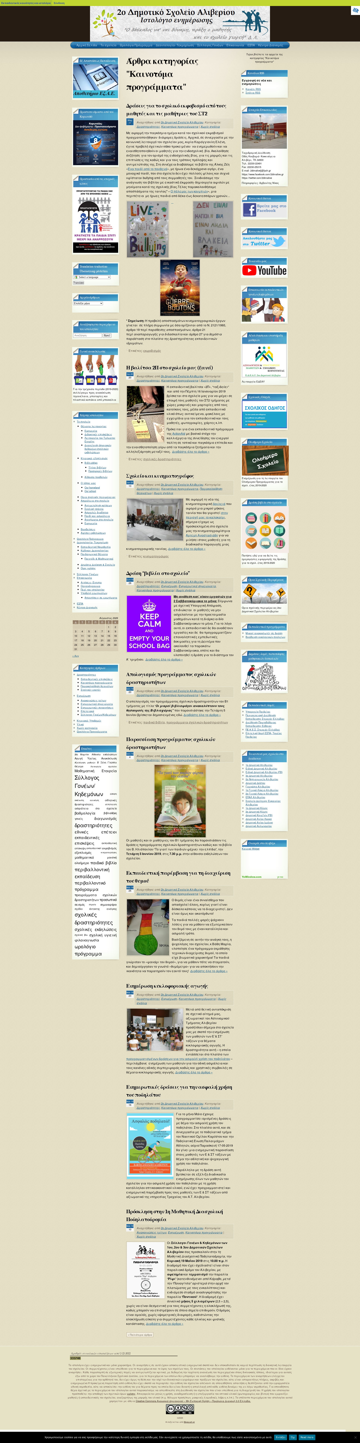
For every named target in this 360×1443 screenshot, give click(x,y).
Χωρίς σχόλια (210, 126)
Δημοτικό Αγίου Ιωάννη (259, 822)
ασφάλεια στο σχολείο (96, 808)
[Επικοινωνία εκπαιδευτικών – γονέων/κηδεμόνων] (264, 320)
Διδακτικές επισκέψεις (98, 434)
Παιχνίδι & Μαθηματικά (99, 558)
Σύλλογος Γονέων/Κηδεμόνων (98, 714)
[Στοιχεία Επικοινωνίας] (264, 147)
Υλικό (80, 724)
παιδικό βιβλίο (154, 722)
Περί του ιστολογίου (92, 589)
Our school (90, 491)
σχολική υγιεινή (103, 934)
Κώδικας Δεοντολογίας (95, 550)
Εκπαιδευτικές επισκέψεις (97, 679)
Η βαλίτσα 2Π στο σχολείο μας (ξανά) (169, 368)
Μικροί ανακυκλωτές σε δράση (264, 633)
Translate (79, 282)
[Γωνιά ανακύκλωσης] (95, 384)
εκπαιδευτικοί (93, 848)
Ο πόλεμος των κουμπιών (189, 191)
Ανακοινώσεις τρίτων (151, 1232)
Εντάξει (280, 1437)
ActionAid (178, 433)
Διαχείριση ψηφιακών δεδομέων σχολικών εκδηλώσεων (98, 448)
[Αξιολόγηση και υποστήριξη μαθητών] (264, 376)
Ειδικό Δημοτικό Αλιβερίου (261, 768)
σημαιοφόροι (108, 904)
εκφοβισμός (152, 350)
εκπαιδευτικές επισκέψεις (87, 840)
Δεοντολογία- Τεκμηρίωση (92, 542)
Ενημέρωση (169, 586)
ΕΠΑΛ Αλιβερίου (255, 797)
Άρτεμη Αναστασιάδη (202, 535)
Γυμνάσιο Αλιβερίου (258, 786)
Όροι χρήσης (88, 568)
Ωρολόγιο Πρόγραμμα (90, 539)
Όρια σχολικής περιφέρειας (98, 497)
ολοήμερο (82, 862)
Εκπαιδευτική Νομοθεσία (96, 547)
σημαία (92, 904)
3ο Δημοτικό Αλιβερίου (259, 775)
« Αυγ (75, 656)
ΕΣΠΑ (80, 603)
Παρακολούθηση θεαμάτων (97, 686)
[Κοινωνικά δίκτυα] (264, 216)
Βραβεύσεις (88, 529)
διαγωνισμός (105, 818)
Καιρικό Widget (251, 848)
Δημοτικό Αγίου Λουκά (259, 819)
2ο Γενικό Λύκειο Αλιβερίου (262, 793)
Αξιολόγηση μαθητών (85, 762)
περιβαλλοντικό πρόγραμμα (90, 886)
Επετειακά (87, 711)
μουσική (112, 857)
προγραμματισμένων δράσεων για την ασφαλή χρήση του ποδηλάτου (178, 1059)
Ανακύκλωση (109, 758)
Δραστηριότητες (148, 126)
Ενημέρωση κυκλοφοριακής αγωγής (167, 986)
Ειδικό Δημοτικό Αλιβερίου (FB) (264, 772)
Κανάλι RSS (253, 89)
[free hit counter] (75, 1359)
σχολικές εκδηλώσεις (96, 929)
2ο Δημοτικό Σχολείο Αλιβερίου (182, 122)
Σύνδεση (59, 2)
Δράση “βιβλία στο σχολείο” (158, 573)
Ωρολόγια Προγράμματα (92, 731)
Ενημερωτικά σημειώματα (197, 586)
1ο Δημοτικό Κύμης (257, 808)
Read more (307, 1437)
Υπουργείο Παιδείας (258, 711)
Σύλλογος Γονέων (87, 574)
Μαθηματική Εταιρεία (96, 770)
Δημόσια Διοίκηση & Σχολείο (98, 564)
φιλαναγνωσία (87, 939)
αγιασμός (94, 800)
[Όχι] (355, 1437)
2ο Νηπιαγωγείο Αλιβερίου (262, 779)
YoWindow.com (251, 876)
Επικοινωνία (84, 577)
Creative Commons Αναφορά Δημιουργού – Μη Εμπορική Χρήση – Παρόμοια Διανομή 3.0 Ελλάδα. (193, 1401)
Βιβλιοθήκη (91, 463)
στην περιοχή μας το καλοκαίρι (207, 515)
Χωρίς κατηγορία (87, 728)
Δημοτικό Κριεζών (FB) (259, 815)
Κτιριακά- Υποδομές (89, 720)
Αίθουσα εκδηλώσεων (104, 754)
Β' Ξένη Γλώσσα (107, 762)
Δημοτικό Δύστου (255, 783)
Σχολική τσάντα (94, 509)
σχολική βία (81, 934)
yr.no (280, 876)
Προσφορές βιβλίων (100, 471)
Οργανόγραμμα (90, 586)
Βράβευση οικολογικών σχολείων (265, 637)
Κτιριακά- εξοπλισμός (94, 458)
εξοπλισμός (83, 852)
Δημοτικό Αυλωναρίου (259, 826)
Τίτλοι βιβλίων (97, 467)
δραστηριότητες (93, 825)
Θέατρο (79, 766)
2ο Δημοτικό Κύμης (257, 811)
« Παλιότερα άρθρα (140, 1334)
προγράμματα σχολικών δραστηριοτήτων (197, 722)
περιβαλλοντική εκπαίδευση (92, 872)
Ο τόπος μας (88, 483)
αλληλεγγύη (111, 804)
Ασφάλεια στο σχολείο (95, 500)
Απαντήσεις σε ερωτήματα (101, 597)
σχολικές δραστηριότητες (162, 459)
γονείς (79, 818)
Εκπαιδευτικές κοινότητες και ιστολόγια (26, 2)
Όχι (293, 1437)
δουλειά (219, 504)
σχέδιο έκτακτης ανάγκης (96, 908)
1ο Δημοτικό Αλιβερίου (259, 765)
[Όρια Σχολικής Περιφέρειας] (264, 602)
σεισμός (80, 904)
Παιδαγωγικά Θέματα (94, 554)
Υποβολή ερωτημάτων (94, 593)
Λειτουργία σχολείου (104, 766)
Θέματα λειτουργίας (93, 426)
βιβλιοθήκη (110, 813)
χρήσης (131, 1393)
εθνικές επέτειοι (96, 831)
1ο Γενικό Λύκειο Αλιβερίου (262, 790)
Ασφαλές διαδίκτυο (96, 512)
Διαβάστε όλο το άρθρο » (190, 451)
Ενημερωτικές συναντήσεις (97, 707)
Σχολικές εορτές (91, 689)
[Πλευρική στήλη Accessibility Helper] (355, 10)
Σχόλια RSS (253, 92)
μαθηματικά (84, 857)
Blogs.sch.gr (189, 1422)
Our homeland (92, 487)
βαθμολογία (85, 812)
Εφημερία (91, 431)
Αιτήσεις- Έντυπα (91, 582)
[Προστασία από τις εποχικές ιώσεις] (95, 252)
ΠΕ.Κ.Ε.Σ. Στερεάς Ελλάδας (263, 729)
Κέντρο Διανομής (87, 607)
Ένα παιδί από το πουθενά (147, 169)
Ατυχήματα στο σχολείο (99, 519)
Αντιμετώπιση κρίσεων (98, 505)
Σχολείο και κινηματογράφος (160, 476)
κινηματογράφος (156, 556)
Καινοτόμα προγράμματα (179, 126)
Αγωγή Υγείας (85, 758)
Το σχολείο (83, 421)
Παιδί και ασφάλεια (97, 516)
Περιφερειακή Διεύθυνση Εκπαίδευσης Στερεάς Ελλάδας (265, 716)
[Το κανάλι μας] (264, 275)
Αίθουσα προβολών (96, 477)
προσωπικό (108, 899)
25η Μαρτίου (82, 754)
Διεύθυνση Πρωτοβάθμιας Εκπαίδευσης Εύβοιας (261, 724)
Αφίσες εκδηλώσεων (93, 533)
